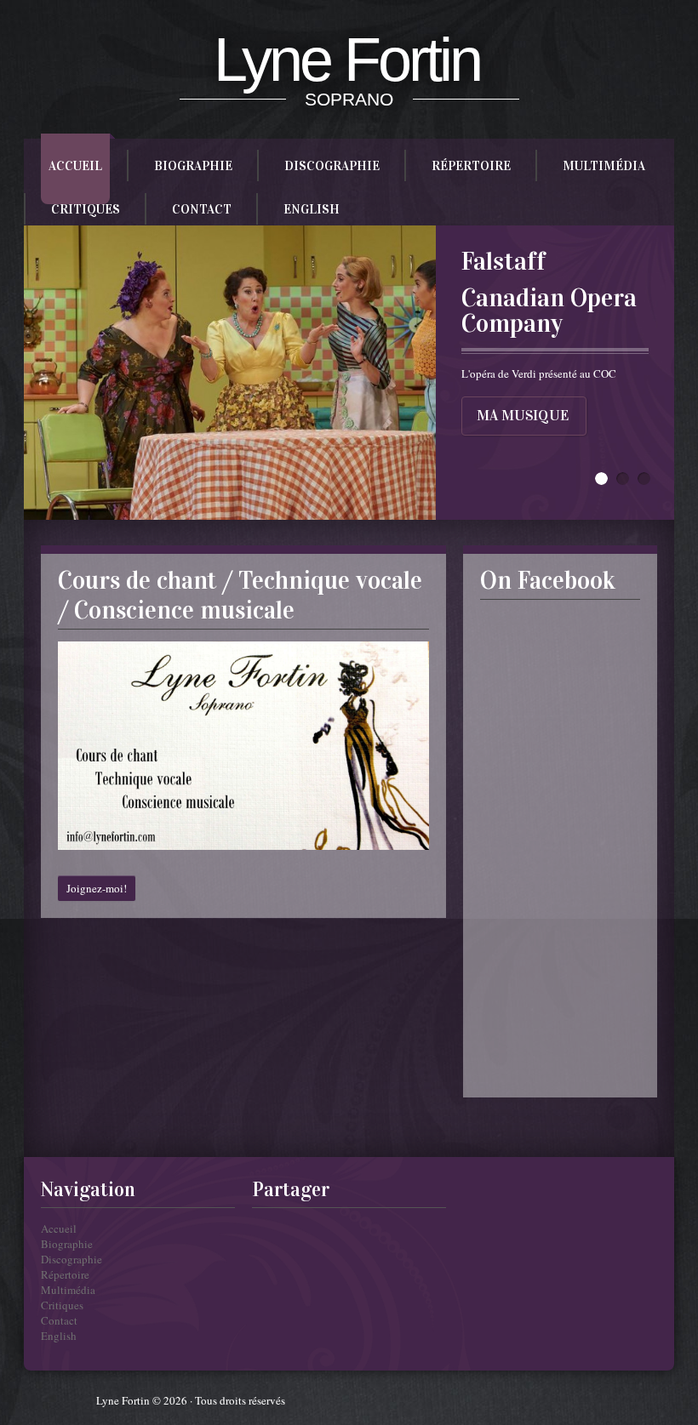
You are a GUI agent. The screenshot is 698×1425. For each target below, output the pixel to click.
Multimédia (604, 166)
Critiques (85, 209)
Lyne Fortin (347, 60)
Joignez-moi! (96, 888)
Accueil (75, 166)
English (311, 209)
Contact (202, 209)
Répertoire (471, 166)
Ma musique (523, 416)
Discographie (332, 166)
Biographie (193, 166)
